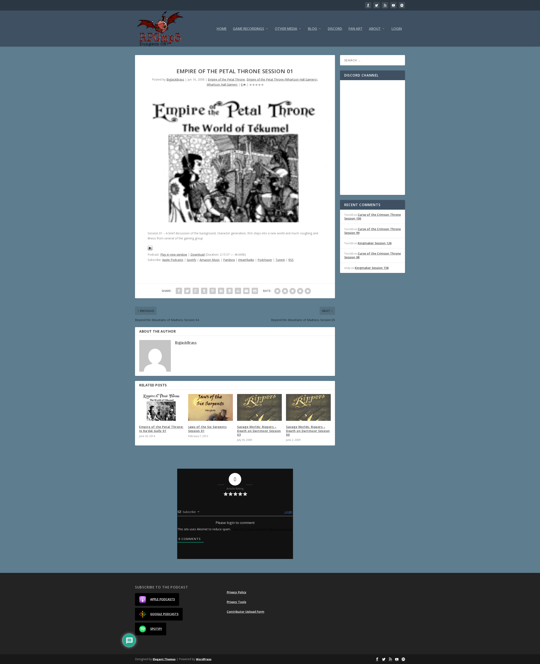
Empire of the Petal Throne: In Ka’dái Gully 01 (161, 429)
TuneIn (280, 260)
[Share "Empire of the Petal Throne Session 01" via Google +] (196, 291)
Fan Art (355, 29)
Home (222, 29)
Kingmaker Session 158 (372, 268)
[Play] (150, 249)
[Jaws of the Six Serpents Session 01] (210, 407)
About (375, 29)
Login (397, 29)
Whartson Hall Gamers (222, 84)
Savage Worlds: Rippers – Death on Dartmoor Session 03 (259, 430)
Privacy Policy (236, 592)
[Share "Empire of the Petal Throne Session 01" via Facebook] (179, 291)
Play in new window (173, 254)
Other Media (286, 29)
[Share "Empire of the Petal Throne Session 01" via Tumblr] (204, 291)
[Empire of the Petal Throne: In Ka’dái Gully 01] (161, 407)
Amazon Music (210, 260)
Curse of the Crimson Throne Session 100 (372, 216)
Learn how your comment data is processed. (262, 529)
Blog (312, 29)
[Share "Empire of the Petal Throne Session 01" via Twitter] (187, 291)
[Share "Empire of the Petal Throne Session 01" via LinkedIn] (221, 291)
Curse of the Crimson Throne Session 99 (372, 231)
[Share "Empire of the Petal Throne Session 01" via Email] (246, 291)
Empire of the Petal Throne (226, 79)
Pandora (229, 260)
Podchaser (265, 260)
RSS (291, 260)
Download (197, 254)
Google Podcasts (164, 614)
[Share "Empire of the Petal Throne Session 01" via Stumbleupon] (238, 291)
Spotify (191, 260)
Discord (335, 29)
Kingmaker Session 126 (375, 243)
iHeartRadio (246, 260)
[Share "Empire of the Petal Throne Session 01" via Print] (255, 291)
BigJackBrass (175, 79)
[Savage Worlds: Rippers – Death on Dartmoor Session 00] (308, 407)
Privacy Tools (236, 602)
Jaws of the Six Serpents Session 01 (207, 429)
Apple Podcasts (172, 260)
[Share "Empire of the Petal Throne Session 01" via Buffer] (229, 291)
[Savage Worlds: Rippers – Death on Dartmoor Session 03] (259, 407)
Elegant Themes (164, 659)
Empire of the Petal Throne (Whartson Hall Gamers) (282, 79)
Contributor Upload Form (245, 612)
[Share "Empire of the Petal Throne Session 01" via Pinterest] (212, 291)
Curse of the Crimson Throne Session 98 (372, 255)
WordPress (203, 659)
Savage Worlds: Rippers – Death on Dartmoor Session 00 (308, 430)
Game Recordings (248, 29)
